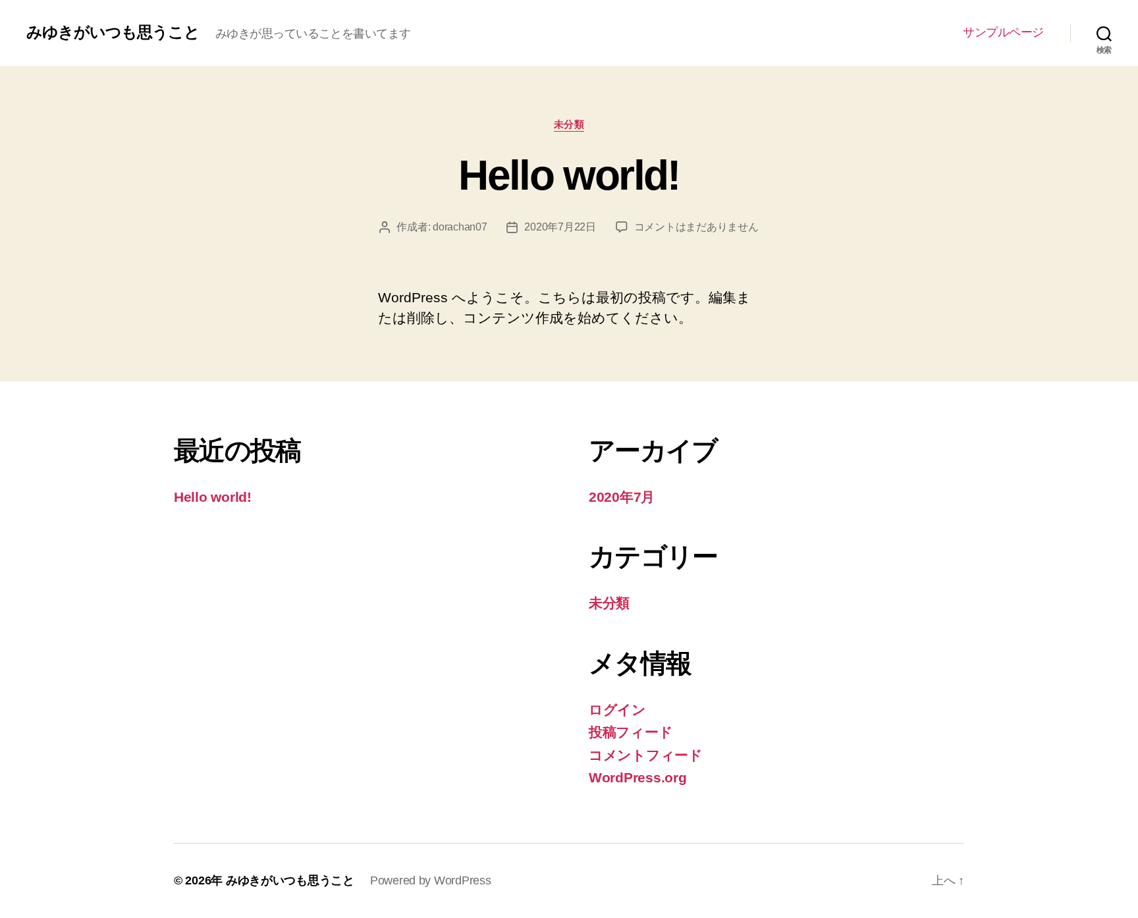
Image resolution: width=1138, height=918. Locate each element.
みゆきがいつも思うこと (113, 32)
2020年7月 (622, 496)
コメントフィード (646, 755)
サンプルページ (1003, 32)
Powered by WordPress (430, 880)
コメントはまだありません (696, 226)
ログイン (617, 709)
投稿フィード (630, 732)
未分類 (569, 124)
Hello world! (568, 175)
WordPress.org (638, 777)
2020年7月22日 (559, 226)
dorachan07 (460, 226)
